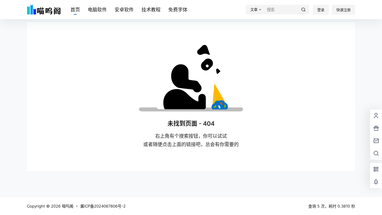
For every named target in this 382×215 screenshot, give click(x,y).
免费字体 (177, 10)
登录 (320, 10)
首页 (75, 10)
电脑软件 (97, 10)
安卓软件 (124, 10)
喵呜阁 (67, 206)
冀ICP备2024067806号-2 (103, 206)
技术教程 (151, 10)
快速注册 (343, 10)
